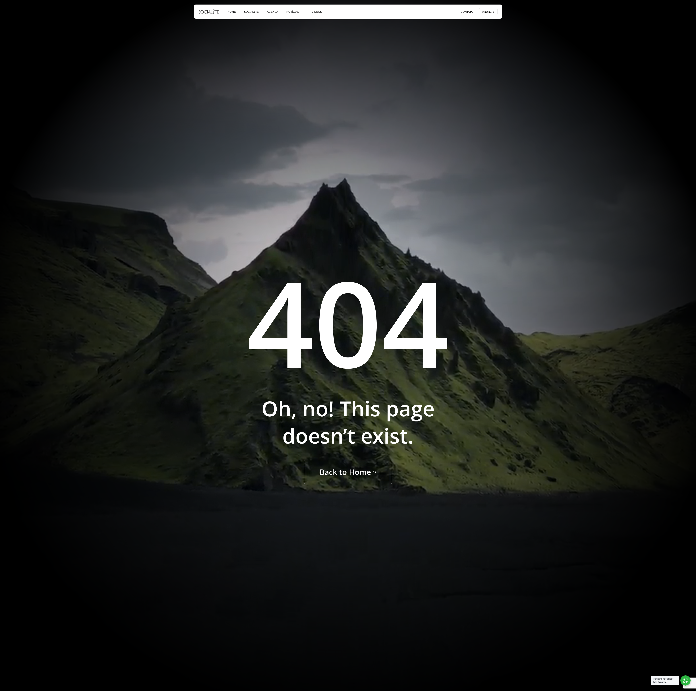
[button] (348, 472)
